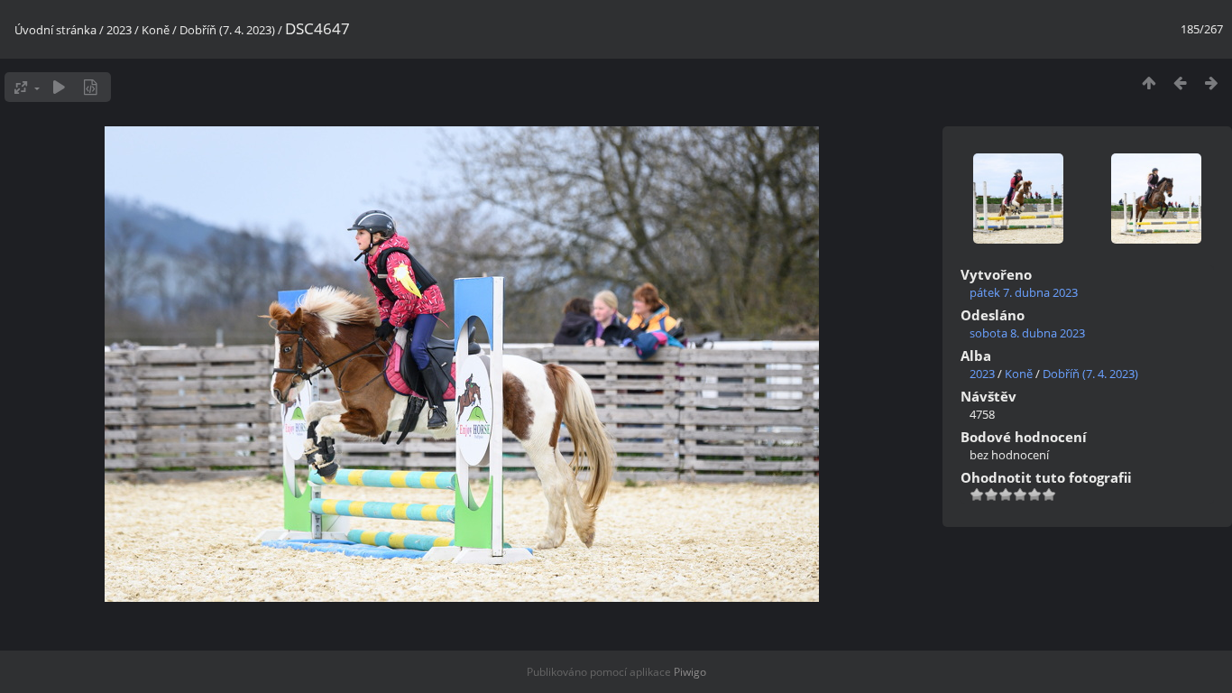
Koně (156, 30)
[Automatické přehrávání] (59, 87)
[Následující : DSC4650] (1211, 82)
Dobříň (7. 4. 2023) (227, 30)
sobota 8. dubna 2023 (1027, 333)
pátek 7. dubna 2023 (1024, 292)
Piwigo (690, 671)
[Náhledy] (1148, 82)
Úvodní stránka (55, 30)
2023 (119, 30)
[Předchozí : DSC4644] (1180, 82)
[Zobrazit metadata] (90, 87)
